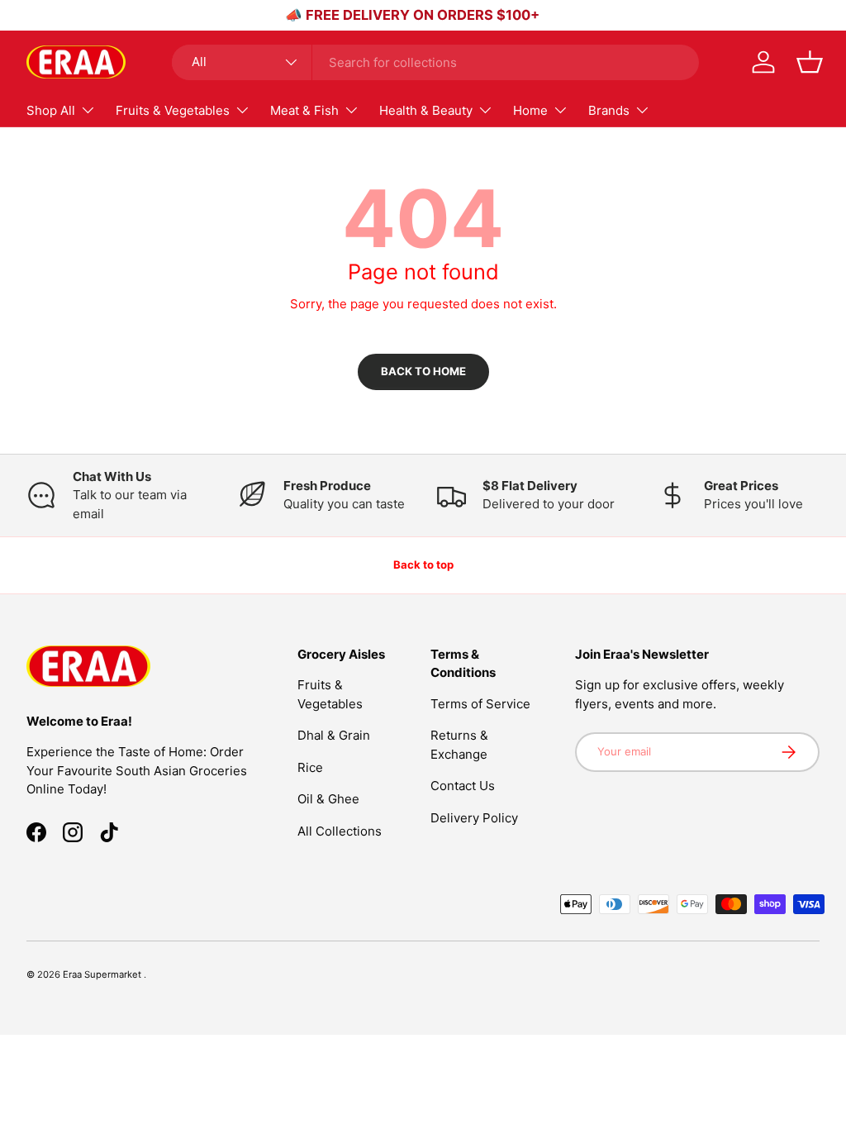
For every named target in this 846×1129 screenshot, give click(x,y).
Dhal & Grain (333, 735)
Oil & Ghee (328, 799)
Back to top (423, 564)
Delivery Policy (474, 818)
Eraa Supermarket (103, 974)
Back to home (423, 371)
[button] (809, 62)
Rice (310, 767)
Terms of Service (480, 704)
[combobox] (435, 62)
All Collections (339, 831)
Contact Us (462, 785)
